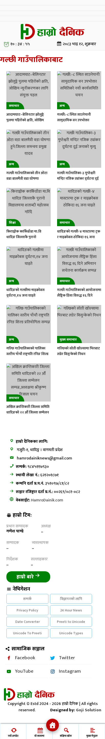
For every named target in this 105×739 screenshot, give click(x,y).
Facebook (25, 658)
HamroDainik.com (47, 500)
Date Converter (27, 622)
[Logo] (52, 31)
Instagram (70, 671)
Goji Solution (88, 710)
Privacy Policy (27, 610)
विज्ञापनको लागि (71, 599)
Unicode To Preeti (27, 633)
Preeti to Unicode (71, 622)
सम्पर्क (27, 599)
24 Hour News (71, 610)
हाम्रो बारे (26, 577)
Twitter (67, 658)
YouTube (24, 671)
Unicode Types (71, 633)
